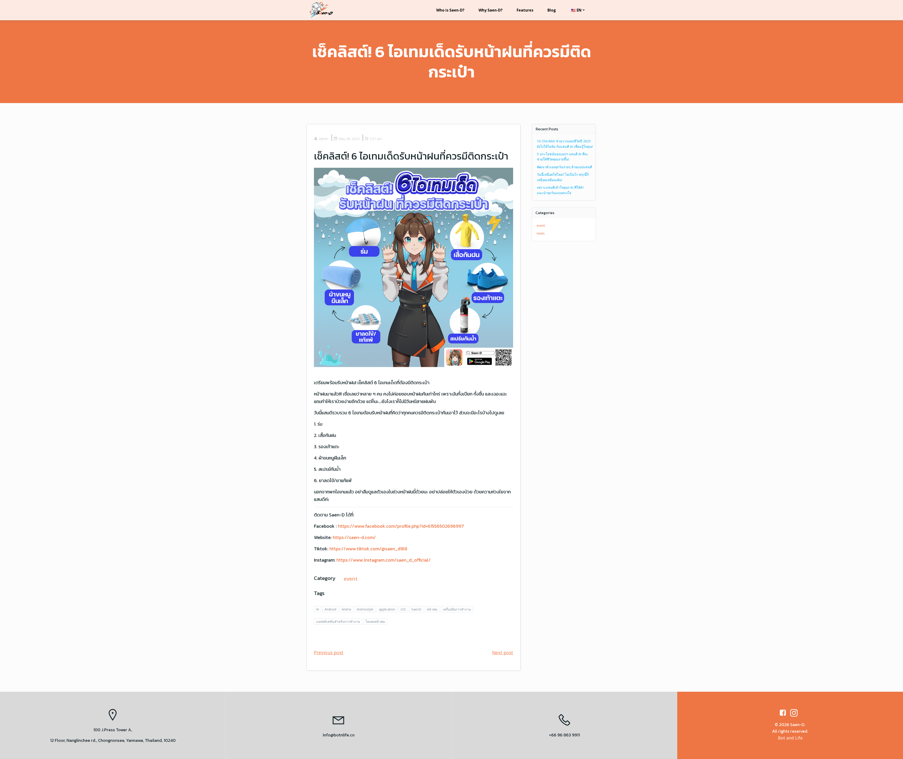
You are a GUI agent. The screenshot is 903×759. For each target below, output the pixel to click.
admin (323, 138)
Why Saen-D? (491, 10)
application (387, 609)
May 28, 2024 (349, 138)
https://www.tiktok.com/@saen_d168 (368, 548)
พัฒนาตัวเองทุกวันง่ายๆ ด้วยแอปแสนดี (564, 167)
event (350, 578)
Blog (551, 10)
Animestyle (365, 609)
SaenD (416, 609)
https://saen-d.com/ (354, 537)
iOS (403, 609)
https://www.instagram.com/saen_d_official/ (384, 559)
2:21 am (376, 138)
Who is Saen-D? (450, 10)
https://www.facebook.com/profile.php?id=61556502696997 (401, 526)
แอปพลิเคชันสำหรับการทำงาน (338, 621)
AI (317, 609)
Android (330, 609)
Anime (346, 609)
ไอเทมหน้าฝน (375, 621)
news (541, 233)
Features (525, 10)
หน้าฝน (432, 609)
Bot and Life (790, 738)
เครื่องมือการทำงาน (457, 609)
